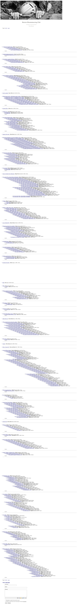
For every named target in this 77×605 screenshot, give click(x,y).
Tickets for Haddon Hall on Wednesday (9, 173)
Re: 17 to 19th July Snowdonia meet (10, 47)
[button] (17, 598)
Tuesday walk (5, 308)
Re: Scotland (7, 201)
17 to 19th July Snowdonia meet (7, 46)
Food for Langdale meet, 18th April (8, 75)
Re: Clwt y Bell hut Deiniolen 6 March (10, 118)
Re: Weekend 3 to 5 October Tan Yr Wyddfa (13, 227)
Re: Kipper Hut (7, 425)
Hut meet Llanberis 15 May (7, 66)
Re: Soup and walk (8, 168)
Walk (3, 282)
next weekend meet (6, 241)
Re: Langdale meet (7, 112)
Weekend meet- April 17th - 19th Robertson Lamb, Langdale (12, 96)
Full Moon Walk (5, 543)
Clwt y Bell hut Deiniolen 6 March (8, 117)
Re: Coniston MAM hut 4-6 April (9, 351)
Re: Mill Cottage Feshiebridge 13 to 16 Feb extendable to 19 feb (14, 138)
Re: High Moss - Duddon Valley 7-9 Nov (11, 208)
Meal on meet (5, 338)
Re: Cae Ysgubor (7, 515)
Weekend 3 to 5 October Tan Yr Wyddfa (9, 226)
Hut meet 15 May (5, 108)
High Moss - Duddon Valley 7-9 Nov (8, 207)
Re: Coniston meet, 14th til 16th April (10, 403)
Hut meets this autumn (6, 262)
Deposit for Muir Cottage (6, 439)
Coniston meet (5, 421)
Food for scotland (5, 434)
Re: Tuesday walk (7, 309)
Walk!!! (4, 285)
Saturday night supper (6, 134)
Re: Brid (6, 395)
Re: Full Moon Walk (8, 544)
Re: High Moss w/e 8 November (9, 256)
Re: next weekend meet (8, 242)
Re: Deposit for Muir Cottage (9, 440)
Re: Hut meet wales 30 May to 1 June (10, 314)
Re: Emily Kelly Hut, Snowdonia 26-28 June (13, 60)
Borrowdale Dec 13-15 (6, 475)
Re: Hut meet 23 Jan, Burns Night (10, 153)
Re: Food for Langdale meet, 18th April (10, 76)
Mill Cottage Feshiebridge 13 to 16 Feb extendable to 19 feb (12, 137)
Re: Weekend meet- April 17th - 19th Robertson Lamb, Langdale (14, 97)
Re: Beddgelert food (8, 532)
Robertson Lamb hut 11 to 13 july (8, 290)
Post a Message (31, 25)
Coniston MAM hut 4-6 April (7, 350)
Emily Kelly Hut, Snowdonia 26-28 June (9, 59)
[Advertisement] (34, 37)
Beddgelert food (5, 531)
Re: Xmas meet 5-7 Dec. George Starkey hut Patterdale (13, 177)
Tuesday (4, 343)
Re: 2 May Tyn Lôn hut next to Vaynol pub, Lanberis (12, 322)
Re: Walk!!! (6, 286)
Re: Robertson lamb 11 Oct (9, 549)
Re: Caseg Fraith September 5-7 (11, 248)
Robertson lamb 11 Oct (6, 548)
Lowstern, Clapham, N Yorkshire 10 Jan (9, 452)
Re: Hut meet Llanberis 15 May (9, 67)
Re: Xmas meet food (8, 495)
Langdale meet (5, 111)
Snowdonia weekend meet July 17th (8, 54)
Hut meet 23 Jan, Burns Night (7, 152)
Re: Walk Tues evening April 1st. (10, 390)
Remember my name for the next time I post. (13, 600)
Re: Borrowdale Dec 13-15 (9, 476)
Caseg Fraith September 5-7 (7, 247)
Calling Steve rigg (5, 318)
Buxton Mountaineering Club (31, 22)
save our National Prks (6, 222)
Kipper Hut (4, 424)
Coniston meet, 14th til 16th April (7, 402)
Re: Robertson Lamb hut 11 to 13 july (10, 291)
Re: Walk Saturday (7, 303)
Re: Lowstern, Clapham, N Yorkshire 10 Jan (11, 453)
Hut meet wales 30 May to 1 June (8, 313)
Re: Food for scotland (8, 435)
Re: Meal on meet (7, 339)
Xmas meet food (5, 494)
